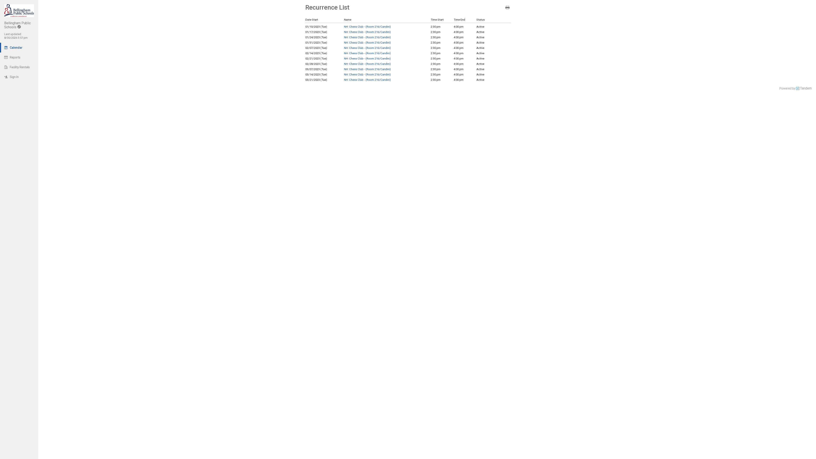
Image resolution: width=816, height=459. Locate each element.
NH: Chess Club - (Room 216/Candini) (367, 26)
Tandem (806, 88)
